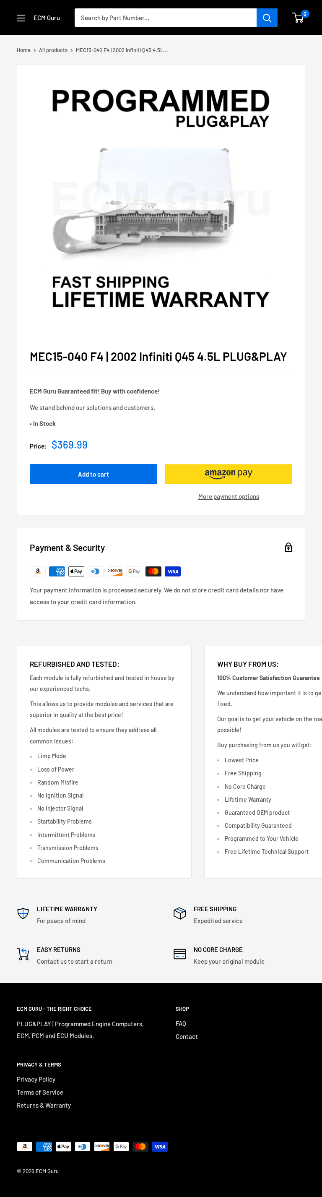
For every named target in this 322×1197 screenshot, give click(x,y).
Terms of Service (40, 1092)
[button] (228, 474)
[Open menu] (21, 18)
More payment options (228, 496)
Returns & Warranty (44, 1105)
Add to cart (93, 474)
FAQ (181, 1023)
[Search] (267, 17)
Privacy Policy (36, 1079)
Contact (187, 1036)
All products (53, 50)
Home (24, 50)
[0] (298, 18)
